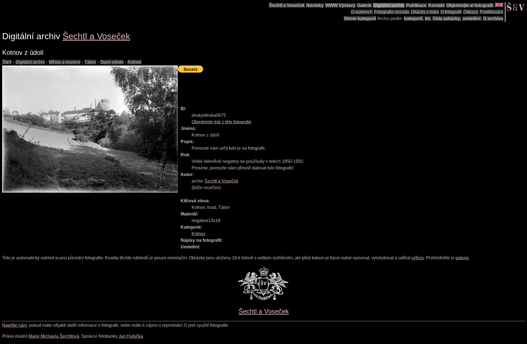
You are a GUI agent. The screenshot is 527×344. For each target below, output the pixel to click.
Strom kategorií (360, 18)
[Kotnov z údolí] (90, 129)
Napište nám (14, 325)
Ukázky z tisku (425, 12)
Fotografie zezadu (391, 12)
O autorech (361, 12)
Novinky (315, 5)
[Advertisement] (278, 87)
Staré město (112, 62)
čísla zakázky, (447, 18)
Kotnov (134, 62)
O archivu (493, 18)
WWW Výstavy (340, 5)
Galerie (364, 5)
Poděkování (491, 12)
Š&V (7, 62)
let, (428, 18)
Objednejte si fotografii (469, 5)
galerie (462, 257)
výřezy (417, 257)
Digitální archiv (388, 5)
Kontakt (436, 5)
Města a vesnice (64, 62)
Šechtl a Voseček (287, 5)
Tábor (90, 62)
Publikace (416, 5)
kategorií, (413, 18)
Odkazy (470, 12)
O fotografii (451, 12)
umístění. (471, 18)
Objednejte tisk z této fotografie (221, 122)
